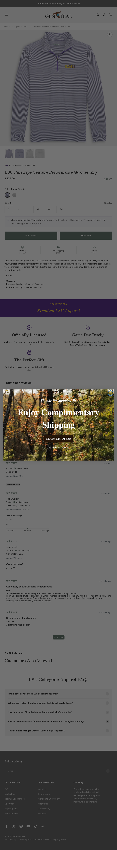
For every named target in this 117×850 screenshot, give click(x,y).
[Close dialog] (110, 393)
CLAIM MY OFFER (58, 439)
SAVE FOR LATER (58, 447)
